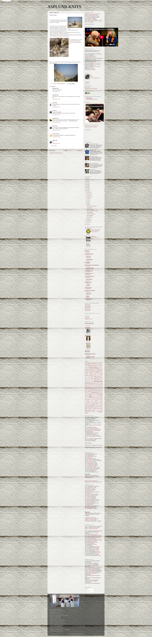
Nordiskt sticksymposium (92, 459)
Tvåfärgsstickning (88, 513)
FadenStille (88, 262)
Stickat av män (91, 460)
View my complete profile (94, 77)
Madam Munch (89, 282)
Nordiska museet (97, 383)
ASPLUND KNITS (64, 6)
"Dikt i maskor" (98, 362)
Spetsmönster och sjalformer (92, 20)
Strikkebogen (89, 389)
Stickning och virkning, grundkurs (90, 518)
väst (101, 410)
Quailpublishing (90, 384)
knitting (57, 33)
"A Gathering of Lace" (88, 362)
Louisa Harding (97, 379)
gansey (97, 398)
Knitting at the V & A (88, 318)
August (88, 198)
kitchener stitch (89, 401)
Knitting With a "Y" (90, 273)
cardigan (90, 396)
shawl (92, 405)
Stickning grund (87, 440)
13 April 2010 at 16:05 (56, 122)
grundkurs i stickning (90, 505)
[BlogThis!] (70, 83)
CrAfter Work (89, 497)
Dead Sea (57, 34)
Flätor (89, 21)
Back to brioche (92, 169)
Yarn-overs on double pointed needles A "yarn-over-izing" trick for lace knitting (95, 230)
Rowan (86, 385)
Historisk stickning (91, 461)
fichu (85, 398)
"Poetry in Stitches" (92, 364)
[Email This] (69, 83)
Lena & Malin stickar (90, 276)
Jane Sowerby (94, 376)
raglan (96, 403)
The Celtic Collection (98, 389)
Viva (92, 391)
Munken (95, 382)
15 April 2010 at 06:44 (56, 136)
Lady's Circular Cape (94, 378)
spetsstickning (89, 499)
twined (93, 410)
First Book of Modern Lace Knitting (90, 373)
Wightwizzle (98, 392)
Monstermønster (89, 287)
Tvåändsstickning (91, 15)
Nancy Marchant (87, 310)
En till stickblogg (89, 259)
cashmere (93, 396)
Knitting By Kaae (89, 270)
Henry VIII (94, 375)
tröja (98, 409)
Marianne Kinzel (88, 382)
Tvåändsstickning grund (93, 438)
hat (92, 399)
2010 (87, 190)
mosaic (89, 402)
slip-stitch (95, 407)
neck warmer (100, 402)
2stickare (87, 251)
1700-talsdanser (87, 514)
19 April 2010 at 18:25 (56, 143)
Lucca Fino (86, 381)
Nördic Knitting (89, 98)
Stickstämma (90, 573)
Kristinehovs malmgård (98, 530)
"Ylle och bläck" (99, 365)
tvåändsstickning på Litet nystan (95, 535)
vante (97, 410)
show (101, 406)
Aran (101, 367)
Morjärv (92, 382)
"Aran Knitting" (94, 362)
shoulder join (93, 406)
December (89, 192)
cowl (97, 396)
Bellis (100, 368)
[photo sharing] (75, 27)
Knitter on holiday (90, 215)
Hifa (97, 375)
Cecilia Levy (88, 335)
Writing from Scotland (90, 356)
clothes (51, 33)
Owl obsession (88, 245)
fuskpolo (94, 398)
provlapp (94, 403)
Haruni (90, 375)
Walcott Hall (99, 391)
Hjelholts (99, 375)
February (88, 220)
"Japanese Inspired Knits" (92, 363)
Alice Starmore (87, 304)
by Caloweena (54, 133)
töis (95, 410)
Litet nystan (98, 66)
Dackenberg (98, 370)
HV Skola (98, 50)
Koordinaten (90, 577)
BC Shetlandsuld (95, 368)
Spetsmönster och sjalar (92, 467)
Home (66, 150)
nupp (85, 403)
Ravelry (94, 384)
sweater (101, 408)
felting (101, 397)
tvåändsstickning (88, 410)
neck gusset (96, 402)
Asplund (53, 140)
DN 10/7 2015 (87, 87)
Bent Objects (88, 327)
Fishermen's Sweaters (99, 373)
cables (86, 396)
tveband (101, 409)
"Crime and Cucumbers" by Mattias (91, 126)
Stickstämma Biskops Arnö (89, 56)
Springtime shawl (90, 388)
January (88, 222)
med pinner (88, 284)
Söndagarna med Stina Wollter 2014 (91, 88)
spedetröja (101, 407)
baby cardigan (99, 393)
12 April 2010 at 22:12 (56, 114)
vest (99, 410)
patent (88, 403)
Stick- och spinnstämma (92, 16)
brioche (101, 395)
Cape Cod (95, 369)
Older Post (79, 150)
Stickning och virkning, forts (89, 519)
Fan (91, 543)
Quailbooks (86, 384)
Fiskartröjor (86, 374)
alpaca (93, 393)
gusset (88, 399)
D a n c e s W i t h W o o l (90, 236)
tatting (86, 409)
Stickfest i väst (91, 581)
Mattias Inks (88, 343)
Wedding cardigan (88, 392)
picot (91, 403)
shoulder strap (98, 406)
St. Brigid (95, 388)
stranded (95, 408)
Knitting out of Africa (98, 377)
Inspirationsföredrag (90, 462)
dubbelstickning (89, 506)
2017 (87, 179)
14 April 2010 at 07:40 (56, 130)
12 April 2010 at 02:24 (56, 91)
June (88, 201)
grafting (86, 399)
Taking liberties (89, 207)
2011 (87, 189)
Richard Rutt (100, 384)
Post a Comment (54, 145)
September (89, 196)
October (88, 195)
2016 (87, 181)
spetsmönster (89, 495)
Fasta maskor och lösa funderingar (92, 265)
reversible (99, 403)
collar (96, 396)
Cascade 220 (99, 369)
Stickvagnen (89, 492)
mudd (91, 402)
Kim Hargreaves (87, 307)
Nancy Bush (87, 383)
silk (85, 407)
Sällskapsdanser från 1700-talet (90, 476)
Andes (100, 367)
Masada (56, 29)
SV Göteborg (91, 62)
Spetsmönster (89, 18)
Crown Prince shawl (92, 370)
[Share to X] (71, 83)
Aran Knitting (87, 368)
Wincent (101, 392)
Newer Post (52, 150)
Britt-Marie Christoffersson (89, 369)
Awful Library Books (90, 323)
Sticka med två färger (91, 435)
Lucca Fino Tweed (91, 381)
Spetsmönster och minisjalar (92, 429)
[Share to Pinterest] (74, 83)
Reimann (97, 384)
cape (87, 396)
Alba (88, 367)
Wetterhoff (93, 392)
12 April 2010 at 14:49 (56, 99)
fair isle (99, 397)
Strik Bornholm (89, 457)
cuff (88, 397)
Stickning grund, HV (88, 477)
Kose (85, 378)
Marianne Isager (98, 381)
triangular (94, 409)
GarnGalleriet (91, 374)
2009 (87, 224)
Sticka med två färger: (88, 480)
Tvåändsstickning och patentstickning (93, 430)
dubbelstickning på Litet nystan (92, 534)
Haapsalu (98, 374)
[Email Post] (67, 83)
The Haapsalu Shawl (89, 390)
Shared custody (89, 217)
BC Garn (90, 368)
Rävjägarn (88, 351)
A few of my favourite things (92, 206)
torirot (53, 110)
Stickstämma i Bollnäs (88, 57)
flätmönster (89, 488)
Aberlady (86, 367)
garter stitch (100, 398)
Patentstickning (89, 439)
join (99, 399)
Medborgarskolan (97, 63)
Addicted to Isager (90, 209)
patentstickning (90, 487)
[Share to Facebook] (73, 83)
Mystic (98, 382)
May (88, 203)
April (88, 204)
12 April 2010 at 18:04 (56, 106)
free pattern (88, 398)
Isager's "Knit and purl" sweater (92, 210)
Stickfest (98, 388)
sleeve (89, 407)
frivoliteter (91, 398)
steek (93, 408)
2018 (87, 178)
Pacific (101, 383)
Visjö (90, 391)
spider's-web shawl (88, 408)
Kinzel (89, 377)
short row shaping (88, 406)
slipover (98, 407)
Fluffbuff (88, 244)
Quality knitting (89, 212)
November (89, 193)
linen (99, 401)
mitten (101, 401)
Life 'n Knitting (89, 279)
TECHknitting (88, 228)
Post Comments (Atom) (58, 152)
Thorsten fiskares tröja (97, 390)
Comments (88, 591)
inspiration (94, 399)
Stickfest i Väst (90, 19)
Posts (87, 589)
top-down (89, 409)
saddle (101, 403)
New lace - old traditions (90, 290)
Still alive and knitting (93, 163)
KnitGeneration (92, 377)
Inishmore (89, 376)
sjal (86, 407)
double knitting (92, 397)
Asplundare (54, 118)
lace (96, 401)
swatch (98, 408)
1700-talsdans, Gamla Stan (93, 528)
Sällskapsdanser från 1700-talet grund (91, 445)
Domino (101, 370)
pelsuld (90, 403)
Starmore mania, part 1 (94, 156)
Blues (101, 368)
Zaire (91, 393)
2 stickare (91, 67)
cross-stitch (86, 397)
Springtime (86, 388)
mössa (93, 402)
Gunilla (53, 102)
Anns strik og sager (89, 253)
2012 (87, 187)
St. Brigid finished (93, 150)
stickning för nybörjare (91, 537)
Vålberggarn (95, 391)
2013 (87, 186)
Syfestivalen (89, 490)
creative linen (100, 396)
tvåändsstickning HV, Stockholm (94, 527)
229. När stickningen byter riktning (91, 99)
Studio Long (93, 389)
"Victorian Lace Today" (92, 365)
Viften (88, 391)
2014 (87, 184)
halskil (91, 399)
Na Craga (101, 382)
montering (86, 402)
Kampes (99, 376)
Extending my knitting (91, 213)
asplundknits (87, 83)
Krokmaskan (87, 317)
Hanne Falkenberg (88, 306)
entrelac (96, 397)
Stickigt (87, 296)
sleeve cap (92, 407)
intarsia (98, 399)
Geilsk (95, 374)
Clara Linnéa (88, 256)
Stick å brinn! (88, 293)
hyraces (70, 42)
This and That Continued (90, 353)
